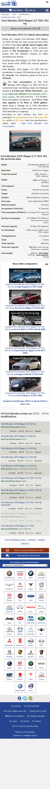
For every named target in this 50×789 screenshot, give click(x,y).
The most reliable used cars (14, 711)
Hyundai (9, 612)
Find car (32, 10)
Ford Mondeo (24, 14)
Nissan (30, 645)
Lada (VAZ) (30, 623)
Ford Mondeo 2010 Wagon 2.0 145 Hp (18, 448)
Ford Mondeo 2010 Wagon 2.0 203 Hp (19, 457)
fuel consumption (14, 716)
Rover (41, 657)
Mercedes (30, 634)
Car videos (36, 721)
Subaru (9, 679)
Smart (41, 668)
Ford (14, 14)
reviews (32, 539)
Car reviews (18, 10)
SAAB (9, 668)
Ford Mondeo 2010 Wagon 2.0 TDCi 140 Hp (21, 490)
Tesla (31, 679)
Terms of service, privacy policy (25, 726)
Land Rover (41, 623)
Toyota (41, 679)
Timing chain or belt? (38, 711)
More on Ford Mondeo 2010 (24, 28)
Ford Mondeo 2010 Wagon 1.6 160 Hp (18, 436)
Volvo (31, 690)
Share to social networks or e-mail (28, 550)
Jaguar (41, 612)
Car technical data (31, 706)
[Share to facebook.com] (19, 698)
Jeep (9, 623)
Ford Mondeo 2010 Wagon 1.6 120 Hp (18, 424)
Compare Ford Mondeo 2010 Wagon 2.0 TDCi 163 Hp (25, 285)
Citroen (20, 589)
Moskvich (20, 645)
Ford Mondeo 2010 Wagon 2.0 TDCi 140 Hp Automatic (21, 503)
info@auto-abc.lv (30, 735)
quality (41, 539)
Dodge (9, 600)
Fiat (20, 600)
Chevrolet (41, 578)
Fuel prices (24, 721)
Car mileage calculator (36, 716)
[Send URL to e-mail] (30, 698)
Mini (41, 634)
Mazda (20, 634)
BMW (31, 578)
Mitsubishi (9, 645)
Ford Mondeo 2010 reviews (28, 555)
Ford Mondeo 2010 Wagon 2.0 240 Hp (19, 465)
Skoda (30, 668)
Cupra (30, 589)
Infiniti (20, 612)
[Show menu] (47, 10)
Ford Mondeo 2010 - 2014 (11, 17)
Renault (30, 657)
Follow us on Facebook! (25, 732)
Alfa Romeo (9, 578)
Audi (20, 578)
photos (25, 543)
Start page (5, 14)
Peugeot (9, 657)
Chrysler (9, 589)
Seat (20, 668)
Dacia (41, 589)
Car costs (13, 721)
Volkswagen (19, 690)
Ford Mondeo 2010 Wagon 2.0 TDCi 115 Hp (21, 478)
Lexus (9, 634)
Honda (41, 600)
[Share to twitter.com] (25, 698)
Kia (20, 623)
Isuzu (31, 612)
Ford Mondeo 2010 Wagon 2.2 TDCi (17, 525)
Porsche (20, 657)
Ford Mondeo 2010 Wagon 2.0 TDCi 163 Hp (21, 513)
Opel (41, 645)
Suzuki (20, 679)
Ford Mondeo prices (15, 539)
